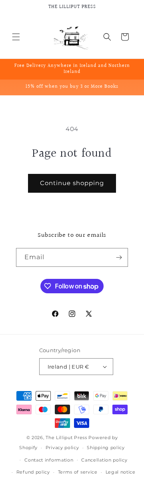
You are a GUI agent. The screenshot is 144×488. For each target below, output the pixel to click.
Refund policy (33, 472)
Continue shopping (72, 183)
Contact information (48, 460)
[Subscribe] (119, 257)
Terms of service (78, 472)
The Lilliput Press (66, 437)
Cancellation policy (104, 460)
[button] (16, 37)
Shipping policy (106, 447)
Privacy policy (62, 447)
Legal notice (121, 472)
